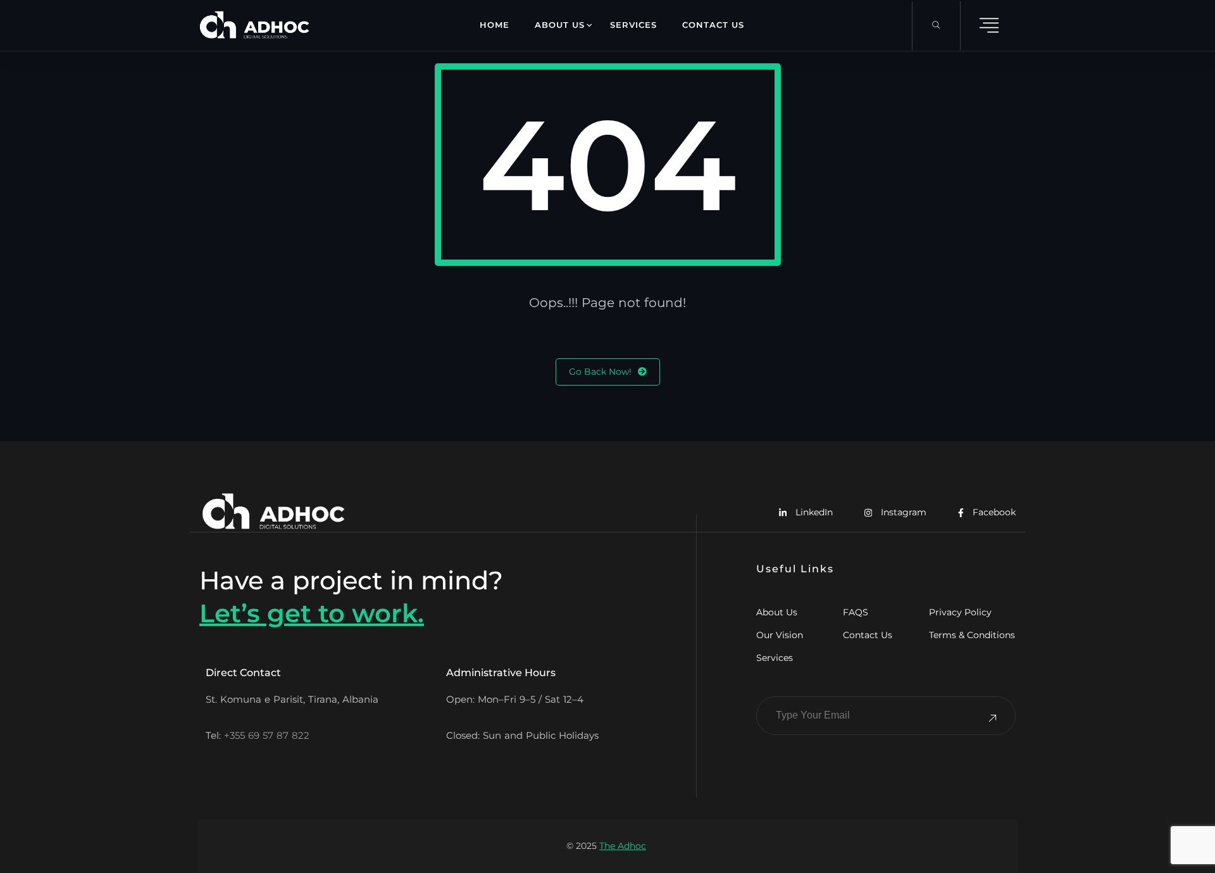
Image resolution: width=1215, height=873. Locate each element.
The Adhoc (622, 845)
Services (633, 25)
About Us (560, 25)
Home (494, 25)
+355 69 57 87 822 (266, 735)
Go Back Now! (600, 371)
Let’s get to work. (311, 613)
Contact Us (713, 25)
